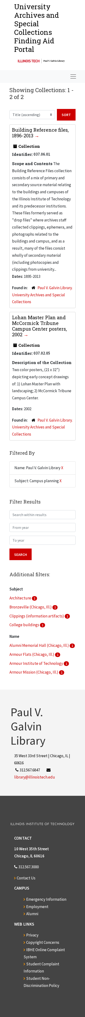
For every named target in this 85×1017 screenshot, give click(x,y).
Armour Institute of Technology (36, 663)
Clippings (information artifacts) (37, 616)
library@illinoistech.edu (34, 777)
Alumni (32, 913)
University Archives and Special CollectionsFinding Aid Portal (36, 28)
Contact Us (26, 878)
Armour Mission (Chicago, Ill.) (34, 672)
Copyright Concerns (42, 942)
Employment (37, 906)
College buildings (24, 624)
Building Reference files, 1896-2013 (40, 133)
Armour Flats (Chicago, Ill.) (32, 654)
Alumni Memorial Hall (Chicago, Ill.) (39, 645)
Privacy (32, 935)
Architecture (20, 598)
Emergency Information (46, 899)
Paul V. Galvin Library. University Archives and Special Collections (42, 295)
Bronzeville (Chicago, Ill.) (30, 607)
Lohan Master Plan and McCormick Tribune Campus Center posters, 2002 (39, 326)
